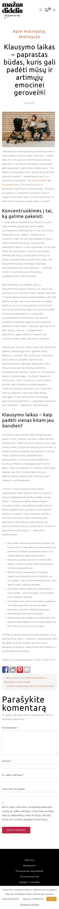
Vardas (7, 761)
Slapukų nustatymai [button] (33, 899)
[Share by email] (27, 669)
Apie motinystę (29, 31)
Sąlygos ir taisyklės (29, 882)
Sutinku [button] (51, 899)
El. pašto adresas (13, 775)
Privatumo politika (29, 876)
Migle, (38, 659)
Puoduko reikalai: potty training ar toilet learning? (30, 686)
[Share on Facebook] (5, 669)
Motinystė (29, 36)
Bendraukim (29, 865)
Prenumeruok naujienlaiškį (29, 870)
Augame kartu (12, 184)
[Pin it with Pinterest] (20, 669)
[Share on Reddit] (12, 669)
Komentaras (10, 727)
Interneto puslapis (13, 789)
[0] (46, 10)
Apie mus (29, 859)
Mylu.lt (38, 184)
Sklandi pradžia (37, 180)
